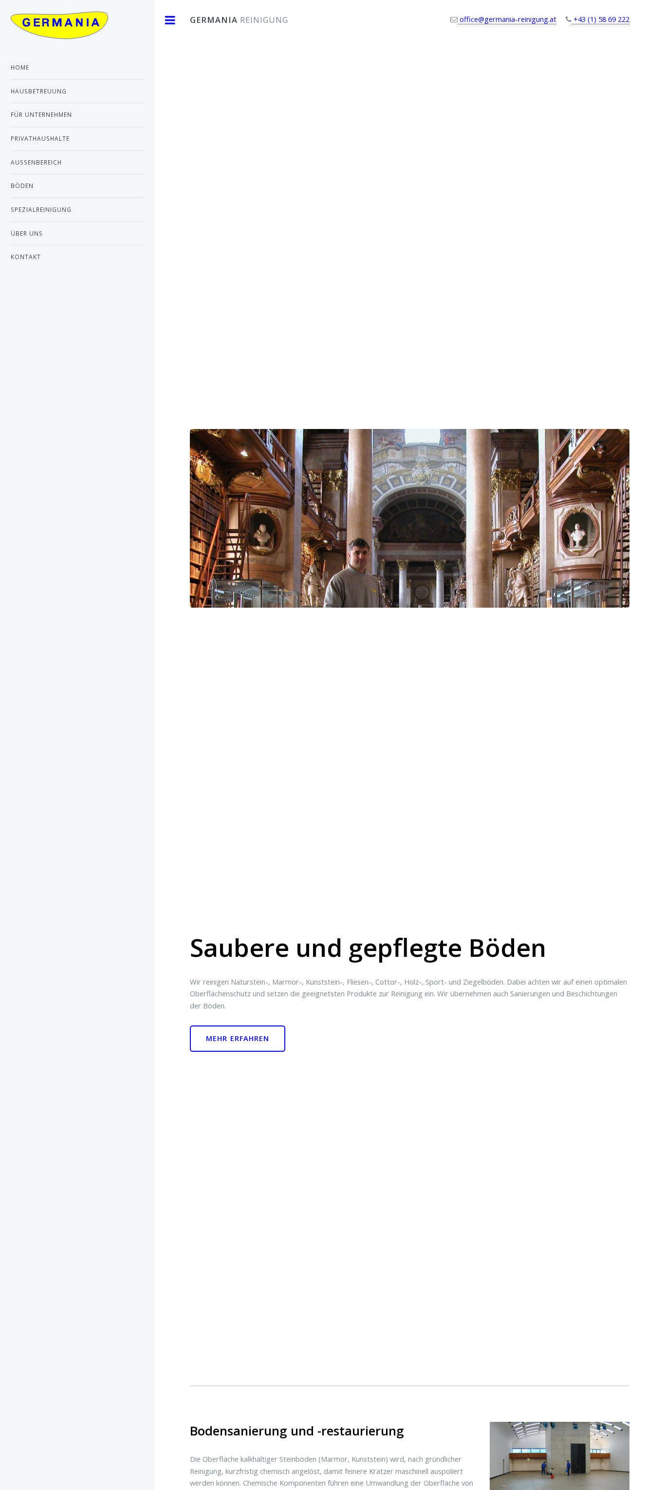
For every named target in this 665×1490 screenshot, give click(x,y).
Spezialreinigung (41, 209)
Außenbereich (36, 162)
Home (20, 67)
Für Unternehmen (41, 114)
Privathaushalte (40, 138)
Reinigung (239, 19)
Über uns (27, 233)
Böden (22, 185)
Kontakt (26, 257)
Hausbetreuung (39, 91)
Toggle (170, 20)
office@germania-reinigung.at (507, 19)
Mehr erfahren (237, 1038)
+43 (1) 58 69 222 (600, 19)
